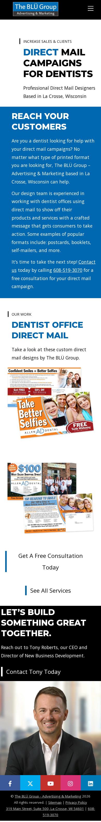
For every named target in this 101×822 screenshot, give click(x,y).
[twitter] (30, 783)
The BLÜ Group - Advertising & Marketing (48, 796)
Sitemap (55, 802)
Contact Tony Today (33, 671)
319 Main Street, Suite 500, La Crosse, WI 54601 (45, 808)
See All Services (50, 590)
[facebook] (10, 783)
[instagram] (71, 783)
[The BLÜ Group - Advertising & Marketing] (35, 15)
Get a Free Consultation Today (50, 561)
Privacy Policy (76, 802)
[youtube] (50, 783)
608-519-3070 (67, 270)
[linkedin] (91, 783)
